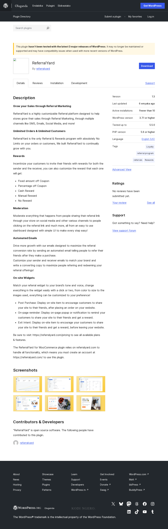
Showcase (47, 474)
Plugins (46, 484)
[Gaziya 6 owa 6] (101, 399)
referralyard (43, 68)
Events (103, 479)
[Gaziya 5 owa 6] (69, 399)
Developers (77, 484)
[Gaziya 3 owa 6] (101, 380)
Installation (56, 83)
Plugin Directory (22, 16)
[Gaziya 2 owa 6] (69, 380)
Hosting (17, 484)
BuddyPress (137, 489)
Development (79, 83)
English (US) (148, 139)
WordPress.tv (80, 489)
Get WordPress (153, 5)
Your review (119, 202)
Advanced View (121, 169)
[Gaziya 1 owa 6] (37, 380)
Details (21, 83)
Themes (46, 479)
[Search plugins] (48, 28)
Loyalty (150, 146)
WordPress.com (139, 474)
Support (150, 83)
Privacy (17, 489)
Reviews (37, 83)
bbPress (135, 484)
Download (147, 66)
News (16, 479)
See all (151, 202)
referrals (138, 160)
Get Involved (107, 474)
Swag (104, 489)
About (16, 474)
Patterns (46, 489)
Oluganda (49, 508)
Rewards (149, 160)
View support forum (124, 230)
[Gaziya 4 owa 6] (37, 399)
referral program (145, 153)
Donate (105, 484)
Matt (133, 479)
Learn (74, 474)
